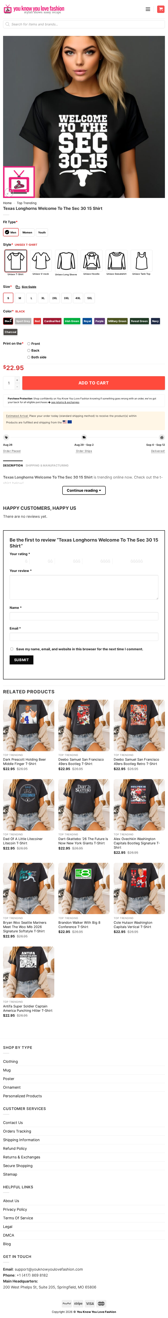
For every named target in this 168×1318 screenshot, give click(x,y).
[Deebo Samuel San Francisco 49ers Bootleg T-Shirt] (84, 725)
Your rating (20, 554)
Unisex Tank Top (141, 273)
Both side (39, 357)
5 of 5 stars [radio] (121, 561)
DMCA (8, 1235)
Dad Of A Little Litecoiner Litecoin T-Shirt (23, 841)
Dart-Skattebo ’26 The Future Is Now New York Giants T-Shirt (83, 841)
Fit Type (10, 222)
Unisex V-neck (41, 273)
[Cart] (161, 9)
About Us (11, 1201)
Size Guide (29, 286)
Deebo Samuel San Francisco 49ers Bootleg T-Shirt (81, 761)
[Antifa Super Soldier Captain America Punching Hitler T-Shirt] (28, 972)
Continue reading (82, 490)
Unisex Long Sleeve (66, 274)
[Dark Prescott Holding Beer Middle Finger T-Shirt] (28, 725)
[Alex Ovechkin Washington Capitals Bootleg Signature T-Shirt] (139, 804)
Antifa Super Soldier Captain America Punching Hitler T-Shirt (27, 1008)
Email (15, 628)
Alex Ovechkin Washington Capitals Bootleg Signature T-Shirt (137, 843)
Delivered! (158, 451)
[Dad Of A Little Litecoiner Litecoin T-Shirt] (28, 804)
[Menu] (148, 9)
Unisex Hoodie (91, 273)
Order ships (84, 451)
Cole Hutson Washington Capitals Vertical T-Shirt (133, 924)
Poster (8, 1079)
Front (35, 344)
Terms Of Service (18, 1218)
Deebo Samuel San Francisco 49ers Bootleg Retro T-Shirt (136, 761)
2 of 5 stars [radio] (39, 561)
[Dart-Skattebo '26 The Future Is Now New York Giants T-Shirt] (84, 804)
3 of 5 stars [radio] (64, 561)
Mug (7, 1070)
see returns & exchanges (65, 402)
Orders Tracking (17, 1131)
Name (16, 608)
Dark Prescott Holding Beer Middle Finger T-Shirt (24, 761)
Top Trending (26, 203)
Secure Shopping (18, 1166)
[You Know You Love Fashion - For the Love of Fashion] (34, 9)
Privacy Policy (15, 1209)
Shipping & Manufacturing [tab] (47, 465)
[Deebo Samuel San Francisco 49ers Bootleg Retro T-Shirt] (139, 725)
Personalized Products (22, 1096)
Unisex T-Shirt (15, 274)
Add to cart (93, 382)
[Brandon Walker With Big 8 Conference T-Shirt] (84, 888)
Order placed (12, 451)
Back (35, 350)
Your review (21, 571)
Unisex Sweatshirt (116, 273)
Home (7, 203)
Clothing (10, 1061)
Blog (7, 1244)
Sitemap (10, 1174)
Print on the (13, 343)
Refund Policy (15, 1148)
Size (7, 287)
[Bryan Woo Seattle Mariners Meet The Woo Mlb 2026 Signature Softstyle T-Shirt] (28, 888)
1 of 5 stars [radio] (16, 561)
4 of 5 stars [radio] (91, 561)
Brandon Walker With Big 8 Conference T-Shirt (79, 924)
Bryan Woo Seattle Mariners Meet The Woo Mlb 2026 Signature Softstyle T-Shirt (24, 926)
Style (8, 244)
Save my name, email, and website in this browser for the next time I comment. (79, 649)
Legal (7, 1226)
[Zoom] (9, 192)
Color (8, 311)
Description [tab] (13, 465)
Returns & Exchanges (21, 1157)
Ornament (12, 1087)
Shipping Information (21, 1140)
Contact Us (13, 1122)
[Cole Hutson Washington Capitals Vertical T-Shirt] (139, 888)
